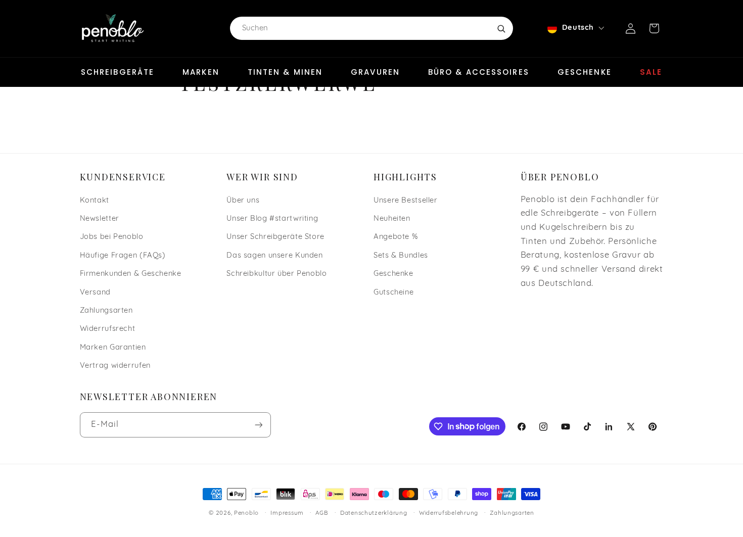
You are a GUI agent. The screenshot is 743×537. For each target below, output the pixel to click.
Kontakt (94, 201)
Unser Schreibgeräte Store (275, 237)
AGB (321, 513)
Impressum (287, 513)
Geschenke (585, 72)
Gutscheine (393, 293)
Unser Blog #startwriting (272, 219)
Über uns (242, 201)
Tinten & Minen (285, 72)
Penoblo (246, 513)
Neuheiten (392, 219)
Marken (200, 72)
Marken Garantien (113, 348)
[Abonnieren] (258, 424)
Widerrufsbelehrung (448, 513)
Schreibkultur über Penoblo (276, 274)
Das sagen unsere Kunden (274, 256)
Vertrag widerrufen (115, 366)
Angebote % (395, 237)
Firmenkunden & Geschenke (130, 274)
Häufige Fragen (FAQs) (123, 256)
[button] (654, 28)
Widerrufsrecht (107, 329)
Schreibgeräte (117, 72)
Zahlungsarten (106, 311)
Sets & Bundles (401, 256)
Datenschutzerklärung (373, 513)
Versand (95, 293)
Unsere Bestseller (406, 201)
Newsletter (99, 219)
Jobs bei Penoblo (112, 237)
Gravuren (375, 72)
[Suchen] (501, 28)
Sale (651, 72)
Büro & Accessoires (478, 72)
